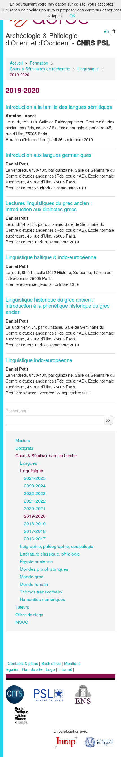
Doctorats (24, 448)
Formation (39, 63)
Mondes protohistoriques (44, 569)
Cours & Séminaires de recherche (40, 69)
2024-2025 (35, 478)
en (106, 31)
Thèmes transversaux (41, 591)
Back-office (51, 663)
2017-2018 (35, 531)
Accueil (16, 63)
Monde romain (34, 584)
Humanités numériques (42, 599)
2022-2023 (35, 493)
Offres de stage (29, 614)
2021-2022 (35, 500)
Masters (22, 440)
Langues (28, 463)
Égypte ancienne (36, 561)
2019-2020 (35, 515)
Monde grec (31, 576)
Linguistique (88, 69)
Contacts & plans (23, 663)
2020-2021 (35, 508)
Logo (50, 669)
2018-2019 (35, 523)
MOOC (21, 622)
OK (72, 16)
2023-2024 (35, 485)
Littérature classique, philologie (50, 554)
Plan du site (32, 669)
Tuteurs (22, 607)
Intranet (65, 669)
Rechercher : (17, 410)
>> (108, 420)
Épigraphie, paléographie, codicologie (56, 546)
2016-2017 (35, 538)
